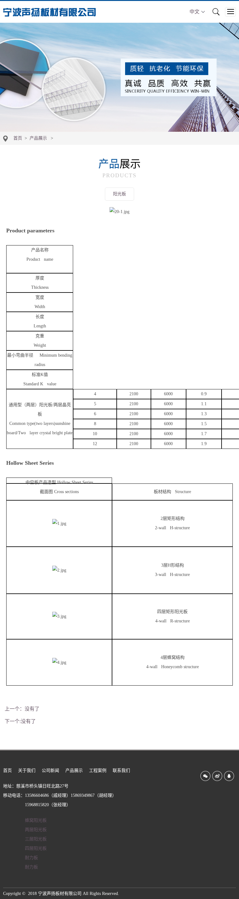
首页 (17, 138)
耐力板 (31, 857)
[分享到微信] (205, 776)
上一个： (22, 708)
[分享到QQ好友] (229, 776)
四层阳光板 (36, 848)
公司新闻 (50, 770)
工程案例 (97, 770)
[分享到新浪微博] (217, 776)
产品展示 (38, 138)
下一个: (20, 721)
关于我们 (26, 770)
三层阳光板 (36, 839)
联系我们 (121, 770)
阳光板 (119, 194)
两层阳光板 (36, 829)
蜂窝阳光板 (36, 820)
